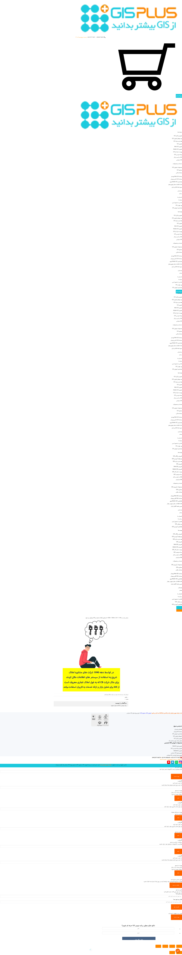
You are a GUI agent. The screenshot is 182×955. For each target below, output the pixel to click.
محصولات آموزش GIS (177, 167)
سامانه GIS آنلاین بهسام (176, 179)
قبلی (126, 697)
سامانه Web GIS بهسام (176, 176)
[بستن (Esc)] (158, 946)
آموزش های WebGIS (177, 746)
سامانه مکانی (179, 173)
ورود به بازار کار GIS (177, 152)
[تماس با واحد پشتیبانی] (178, 951)
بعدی (126, 699)
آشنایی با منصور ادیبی (177, 202)
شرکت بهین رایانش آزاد (105, 765)
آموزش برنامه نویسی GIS (176, 748)
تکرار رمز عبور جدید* (177, 899)
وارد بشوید (113, 705)
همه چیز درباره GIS (178, 141)
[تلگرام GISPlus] (172, 762)
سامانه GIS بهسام (178, 731)
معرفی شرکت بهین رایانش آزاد (175, 741)
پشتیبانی (180, 191)
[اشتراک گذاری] (165, 946)
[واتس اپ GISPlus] (176, 762)
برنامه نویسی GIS (178, 154)
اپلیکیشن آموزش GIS (177, 208)
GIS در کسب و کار (178, 157)
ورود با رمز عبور (178, 790)
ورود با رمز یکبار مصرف (176, 812)
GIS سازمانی (179, 160)
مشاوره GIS (179, 170)
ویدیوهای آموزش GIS (177, 138)
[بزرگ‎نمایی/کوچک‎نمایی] (179, 946)
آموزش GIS (179, 144)
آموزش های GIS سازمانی (176, 753)
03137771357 (91, 37)
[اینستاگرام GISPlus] (180, 762)
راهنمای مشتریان (178, 729)
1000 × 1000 (111, 618)
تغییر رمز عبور (176, 907)
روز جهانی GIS (179, 205)
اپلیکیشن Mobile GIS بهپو (176, 182)
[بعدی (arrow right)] (172, 952)
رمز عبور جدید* (179, 893)
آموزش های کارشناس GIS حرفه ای (174, 755)
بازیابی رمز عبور (178, 814)
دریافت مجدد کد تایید (176, 794)
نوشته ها (180, 132)
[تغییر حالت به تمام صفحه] (172, 946)
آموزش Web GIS (178, 146)
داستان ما (179, 197)
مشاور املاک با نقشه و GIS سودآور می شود (96, 618)
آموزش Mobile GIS (177, 149)
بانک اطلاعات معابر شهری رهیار (175, 184)
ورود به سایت (176, 776)
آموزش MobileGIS (178, 751)
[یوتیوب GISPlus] (168, 762)
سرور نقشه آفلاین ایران (177, 187)
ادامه (178, 798)
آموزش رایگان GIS (178, 136)
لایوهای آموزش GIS (177, 736)
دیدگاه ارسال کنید (107, 694)
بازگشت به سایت (175, 885)
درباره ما (180, 200)
